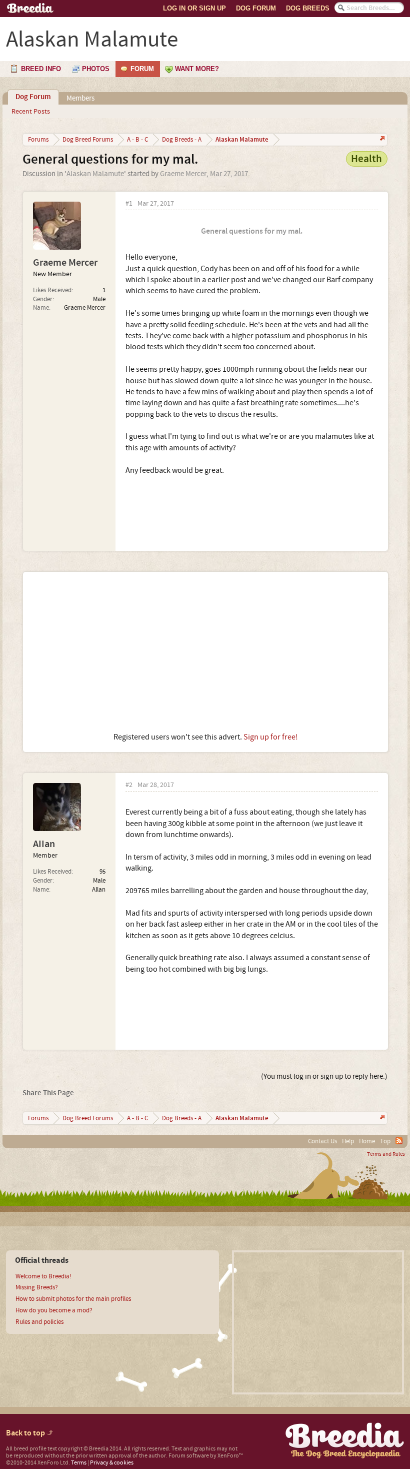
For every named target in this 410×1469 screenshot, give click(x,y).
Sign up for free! (271, 737)
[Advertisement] (205, 652)
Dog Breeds (308, 8)
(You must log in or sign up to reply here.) (324, 1076)
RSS (399, 1140)
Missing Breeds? (37, 1287)
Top (385, 1141)
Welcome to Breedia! (44, 1276)
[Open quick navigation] (381, 139)
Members (80, 98)
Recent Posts (31, 111)
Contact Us (322, 1141)
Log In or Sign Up (194, 8)
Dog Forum (256, 8)
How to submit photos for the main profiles (73, 1299)
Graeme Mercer (183, 174)
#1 (129, 204)
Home (367, 1141)
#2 (129, 785)
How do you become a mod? (54, 1310)
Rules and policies (40, 1322)
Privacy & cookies (112, 1462)
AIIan (44, 844)
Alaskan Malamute (95, 174)
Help (348, 1141)
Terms (78, 1462)
